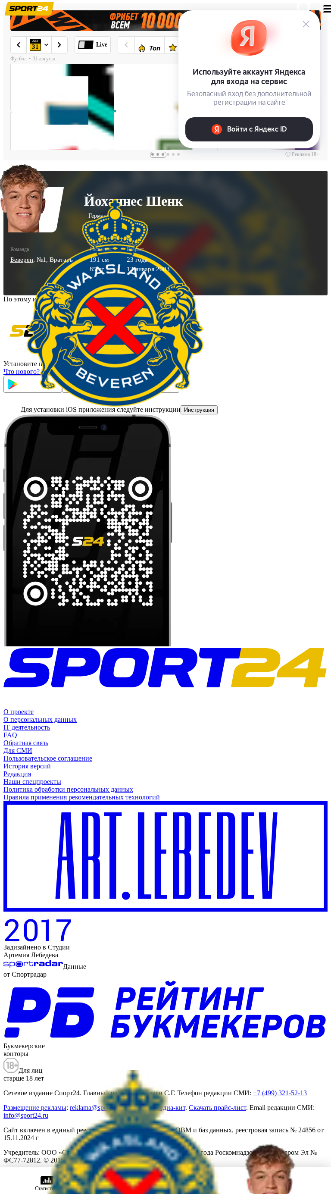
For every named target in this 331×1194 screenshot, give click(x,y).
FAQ (10, 735)
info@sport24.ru (25, 1115)
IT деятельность (26, 727)
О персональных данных (40, 719)
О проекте (18, 711)
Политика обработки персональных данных (68, 789)
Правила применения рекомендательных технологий (81, 797)
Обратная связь (25, 742)
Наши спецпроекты (32, 781)
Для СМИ (17, 750)
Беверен (21, 259)
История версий (27, 766)
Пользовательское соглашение (47, 758)
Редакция (17, 773)
